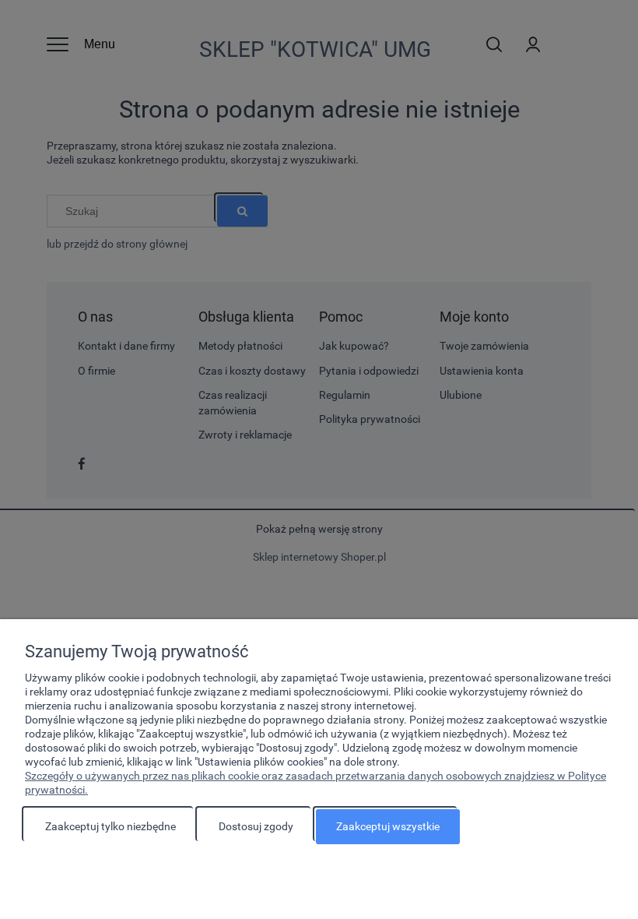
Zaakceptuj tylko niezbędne (110, 826)
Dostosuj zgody (256, 826)
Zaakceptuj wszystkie (388, 826)
